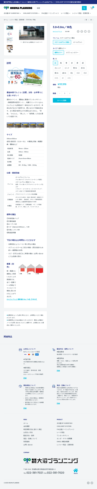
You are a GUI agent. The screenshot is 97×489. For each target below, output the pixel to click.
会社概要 (26, 426)
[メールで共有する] (89, 31)
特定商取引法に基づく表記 (32, 429)
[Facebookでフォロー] (88, 483)
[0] (91, 8)
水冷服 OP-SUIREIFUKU (11, 13)
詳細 (25, 378)
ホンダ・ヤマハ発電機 (64, 438)
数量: (54, 93)
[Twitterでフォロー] (92, 483)
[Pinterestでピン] (81, 31)
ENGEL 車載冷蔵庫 (63, 441)
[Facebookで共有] (78, 31)
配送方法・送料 (28, 435)
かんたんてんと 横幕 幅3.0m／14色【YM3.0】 (22, 299)
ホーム (6, 19)
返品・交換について (30, 438)
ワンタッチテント (63, 435)
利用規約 (26, 441)
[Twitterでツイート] (85, 31)
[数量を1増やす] (70, 93)
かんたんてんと (57, 31)
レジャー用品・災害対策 (80, 13)
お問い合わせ (28, 445)
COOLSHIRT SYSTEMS (30, 13)
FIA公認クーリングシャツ (50, 13)
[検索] (84, 8)
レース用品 (65, 13)
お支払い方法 (28, 432)
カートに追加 (61, 100)
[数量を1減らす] (60, 93)
